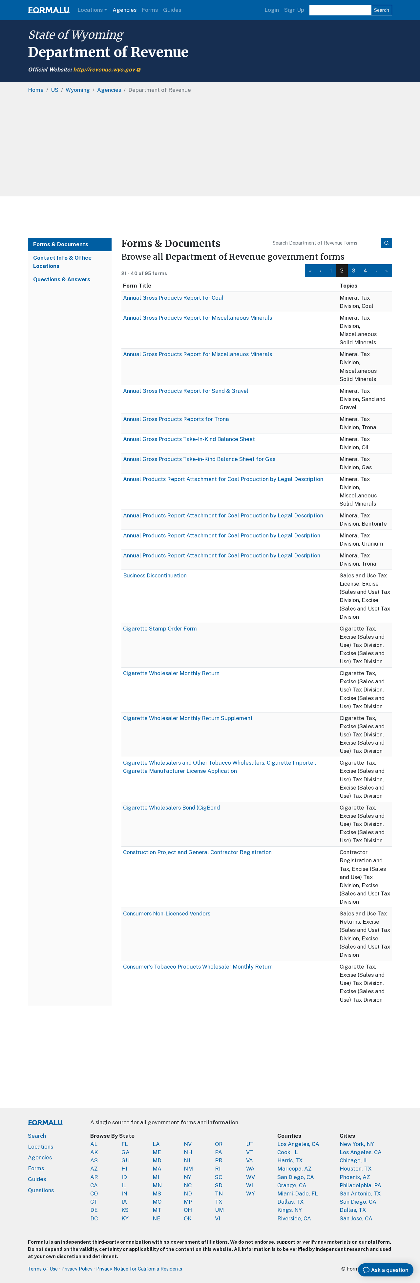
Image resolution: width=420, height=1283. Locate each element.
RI (217, 1168)
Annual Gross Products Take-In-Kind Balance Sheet (189, 439)
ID (124, 1177)
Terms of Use (43, 1269)
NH (188, 1152)
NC (188, 1185)
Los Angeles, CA (298, 1144)
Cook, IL (287, 1152)
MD (157, 1160)
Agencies (124, 10)
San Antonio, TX (360, 1193)
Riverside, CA (294, 1218)
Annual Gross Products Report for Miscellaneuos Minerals (197, 354)
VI (217, 1218)
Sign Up (294, 10)
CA (94, 1185)
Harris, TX (290, 1160)
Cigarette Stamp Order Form (160, 628)
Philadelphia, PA (360, 1185)
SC (218, 1177)
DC (94, 1218)
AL (93, 1144)
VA (249, 1160)
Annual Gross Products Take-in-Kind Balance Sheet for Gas (199, 459)
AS (94, 1160)
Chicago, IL (354, 1160)
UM (219, 1210)
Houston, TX (356, 1168)
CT (93, 1201)
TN (219, 1193)
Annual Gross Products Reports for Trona (176, 419)
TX (218, 1201)
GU (125, 1160)
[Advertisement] (210, 217)
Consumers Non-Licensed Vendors (166, 913)
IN (124, 1193)
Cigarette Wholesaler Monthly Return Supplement (188, 718)
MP (188, 1201)
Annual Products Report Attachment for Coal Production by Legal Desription (221, 535)
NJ (187, 1160)
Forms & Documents (60, 244)
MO (157, 1201)
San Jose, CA (356, 1218)
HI (124, 1168)
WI (249, 1185)
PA (218, 1152)
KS (125, 1210)
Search (381, 10)
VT (250, 1152)
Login (271, 10)
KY (125, 1218)
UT (250, 1144)
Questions (41, 1190)
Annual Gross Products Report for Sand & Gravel (185, 391)
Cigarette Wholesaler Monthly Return (171, 673)
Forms (150, 10)
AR (94, 1177)
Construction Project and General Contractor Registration (197, 852)
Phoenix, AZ (355, 1177)
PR (218, 1160)
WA (250, 1168)
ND (188, 1193)
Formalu (49, 10)
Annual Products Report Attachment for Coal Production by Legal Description (223, 479)
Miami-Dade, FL (297, 1193)
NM (188, 1168)
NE (156, 1218)
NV (188, 1144)
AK (94, 1152)
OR (219, 1144)
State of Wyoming (75, 35)
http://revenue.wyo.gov (104, 69)
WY (250, 1193)
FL (124, 1144)
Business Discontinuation (155, 575)
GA (125, 1152)
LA (156, 1144)
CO (94, 1193)
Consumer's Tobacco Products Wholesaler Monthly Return (198, 966)
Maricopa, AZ (294, 1168)
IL (123, 1185)
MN (157, 1185)
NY (187, 1177)
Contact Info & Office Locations (62, 261)
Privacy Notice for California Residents (139, 1269)
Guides (172, 10)
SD (218, 1185)
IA (124, 1201)
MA (157, 1168)
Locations (90, 10)
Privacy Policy (77, 1269)
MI (156, 1177)
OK (188, 1218)
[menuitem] (310, 270)
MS (157, 1193)
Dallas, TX (290, 1201)
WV (250, 1177)
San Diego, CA (295, 1177)
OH (188, 1210)
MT (157, 1210)
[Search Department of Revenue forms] (386, 243)
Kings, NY (289, 1210)
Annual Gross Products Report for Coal (173, 297)
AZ (94, 1168)
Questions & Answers (61, 279)
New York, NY (357, 1144)
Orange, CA (291, 1185)
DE (94, 1210)
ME (157, 1152)
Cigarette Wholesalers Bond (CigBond (171, 807)
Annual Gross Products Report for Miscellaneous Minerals (197, 317)
